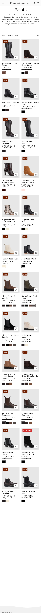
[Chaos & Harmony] (20, 3)
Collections (10, 35)
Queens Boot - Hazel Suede (8, 375)
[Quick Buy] (16, 57)
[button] (33, 3)
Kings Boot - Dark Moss (29, 297)
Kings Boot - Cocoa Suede (10, 297)
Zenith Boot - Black (10, 102)
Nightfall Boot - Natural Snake (9, 220)
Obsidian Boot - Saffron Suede (28, 181)
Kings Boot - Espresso (7, 414)
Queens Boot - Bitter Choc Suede (29, 375)
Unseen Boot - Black (27, 142)
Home (3, 35)
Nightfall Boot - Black (28, 220)
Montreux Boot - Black (28, 492)
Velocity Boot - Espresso (8, 142)
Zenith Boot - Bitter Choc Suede (30, 64)
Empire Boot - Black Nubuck (27, 453)
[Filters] (38, 36)
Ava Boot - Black (28, 259)
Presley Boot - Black (8, 453)
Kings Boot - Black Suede (10, 336)
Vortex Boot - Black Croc (30, 103)
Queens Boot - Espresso (27, 414)
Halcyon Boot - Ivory (28, 336)
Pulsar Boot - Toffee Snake (8, 181)
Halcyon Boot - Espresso (8, 492)
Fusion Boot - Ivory (10, 259)
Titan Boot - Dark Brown (9, 64)
